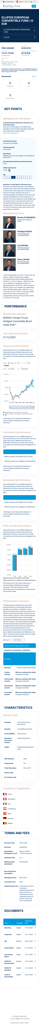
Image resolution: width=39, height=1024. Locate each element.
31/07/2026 (17, 639)
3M (9, 363)
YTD (28, 363)
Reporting (7, 927)
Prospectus (8, 934)
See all (34, 76)
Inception (6, 365)
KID (5, 941)
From (4, 368)
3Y (18, 363)
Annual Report (9, 947)
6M (12, 363)
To (18, 368)
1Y (15, 363)
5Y (21, 363)
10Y (25, 363)
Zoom (4, 363)
